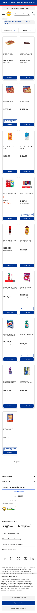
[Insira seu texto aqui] (8, 526)
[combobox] (22, 14)
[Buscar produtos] (28, 13)
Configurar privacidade (18, 597)
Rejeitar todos (18, 603)
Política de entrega (9, 549)
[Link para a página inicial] (5, 19)
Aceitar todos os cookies (18, 608)
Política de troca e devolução (12, 544)
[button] (16, 8)
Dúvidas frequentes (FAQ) (11, 539)
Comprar (10, 77)
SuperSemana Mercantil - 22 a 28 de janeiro (17, 22)
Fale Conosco (19, 491)
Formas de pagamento (10, 534)
